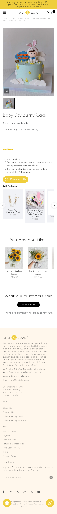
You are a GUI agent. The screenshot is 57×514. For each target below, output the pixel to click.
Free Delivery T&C (11, 448)
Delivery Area (9, 439)
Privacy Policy (9, 456)
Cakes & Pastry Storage (14, 420)
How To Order (9, 431)
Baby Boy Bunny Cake (17, 21)
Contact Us (8, 412)
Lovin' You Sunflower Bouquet (14, 272)
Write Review (28, 304)
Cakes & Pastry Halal (13, 416)
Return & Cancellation (13, 444)
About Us (7, 408)
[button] (3, 5)
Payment (7, 435)
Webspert (24, 506)
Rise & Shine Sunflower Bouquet (38, 272)
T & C (5, 452)
